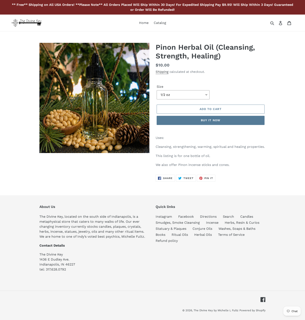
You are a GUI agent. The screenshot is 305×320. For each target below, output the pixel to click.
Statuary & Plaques (171, 229)
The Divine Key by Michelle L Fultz (216, 310)
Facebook (186, 217)
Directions (208, 217)
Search (228, 217)
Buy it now (210, 120)
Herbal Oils (203, 235)
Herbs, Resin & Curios (242, 223)
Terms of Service (231, 235)
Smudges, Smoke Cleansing (178, 223)
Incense (212, 223)
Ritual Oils (180, 235)
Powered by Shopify (252, 310)
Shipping (162, 72)
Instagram (164, 217)
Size (160, 87)
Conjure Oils (202, 229)
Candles (246, 217)
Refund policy (167, 241)
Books (160, 235)
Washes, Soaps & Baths (236, 229)
